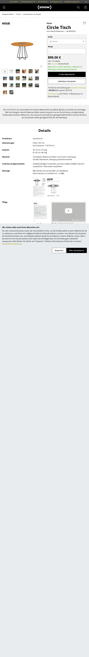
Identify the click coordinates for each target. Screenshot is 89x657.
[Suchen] (78, 7)
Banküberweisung (78, 87)
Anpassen (59, 250)
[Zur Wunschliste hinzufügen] (84, 23)
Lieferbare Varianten (67, 81)
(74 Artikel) (32, 14)
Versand (54, 64)
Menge (50, 47)
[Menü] (4, 7)
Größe (50, 37)
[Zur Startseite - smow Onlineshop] (44, 7)
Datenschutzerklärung (12, 244)
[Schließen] (86, 2)
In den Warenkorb (67, 74)
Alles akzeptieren (76, 250)
